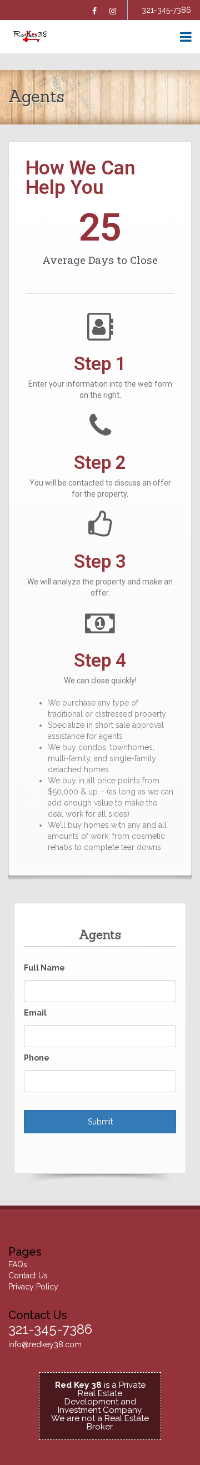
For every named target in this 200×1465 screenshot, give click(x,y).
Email (35, 1012)
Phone (36, 1057)
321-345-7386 (166, 10)
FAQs (17, 1264)
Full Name (44, 967)
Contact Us (28, 1275)
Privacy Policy (33, 1286)
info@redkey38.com (45, 1344)
